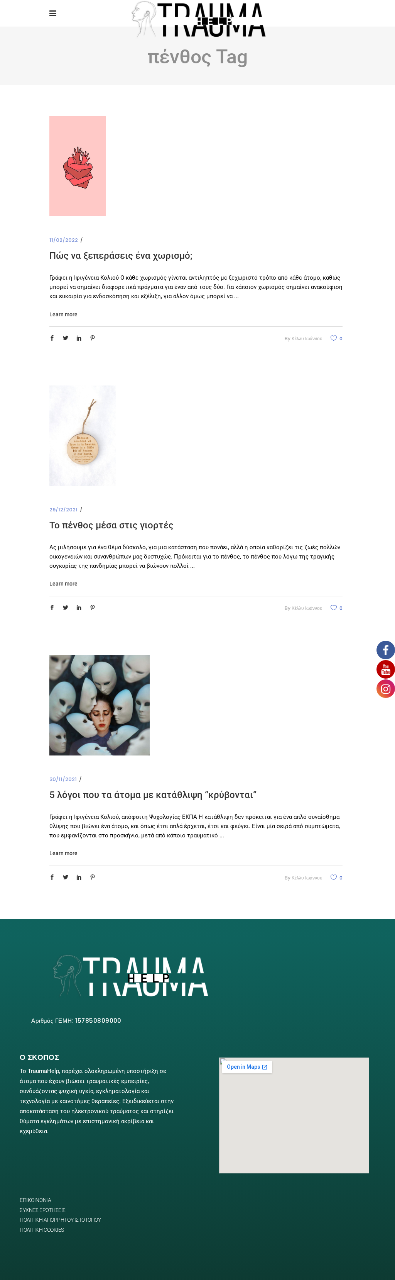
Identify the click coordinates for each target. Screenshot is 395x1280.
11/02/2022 (63, 240)
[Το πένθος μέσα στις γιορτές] (82, 435)
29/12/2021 (63, 509)
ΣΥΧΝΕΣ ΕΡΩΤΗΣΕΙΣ (43, 1210)
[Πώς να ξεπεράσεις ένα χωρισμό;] (77, 166)
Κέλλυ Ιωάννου (307, 338)
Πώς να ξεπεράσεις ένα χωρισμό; (120, 255)
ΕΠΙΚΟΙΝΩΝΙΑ (35, 1200)
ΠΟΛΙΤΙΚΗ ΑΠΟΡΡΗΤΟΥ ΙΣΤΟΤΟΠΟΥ (60, 1220)
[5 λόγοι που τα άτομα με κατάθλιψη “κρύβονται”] (99, 705)
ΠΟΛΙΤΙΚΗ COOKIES (42, 1230)
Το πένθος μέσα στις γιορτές (111, 525)
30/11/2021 (63, 779)
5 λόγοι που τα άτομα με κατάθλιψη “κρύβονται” (153, 794)
